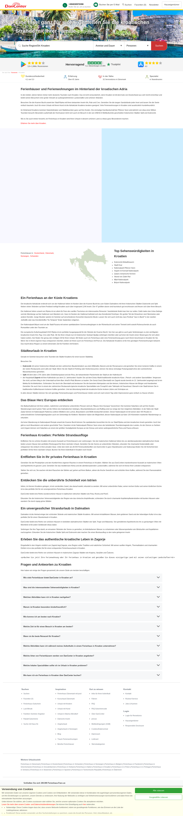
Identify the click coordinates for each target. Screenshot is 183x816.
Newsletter (154, 5)
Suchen (128, 5)
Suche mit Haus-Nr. (30, 724)
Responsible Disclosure (134, 726)
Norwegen (25, 256)
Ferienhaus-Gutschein (32, 704)
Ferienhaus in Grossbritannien (44, 767)
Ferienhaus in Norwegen (94, 764)
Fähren (94, 699)
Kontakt (128, 694)
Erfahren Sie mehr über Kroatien (33, 123)
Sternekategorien (98, 744)
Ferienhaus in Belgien (113, 764)
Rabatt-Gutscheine (30, 719)
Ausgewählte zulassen (158, 797)
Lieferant (95, 739)
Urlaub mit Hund (63, 709)
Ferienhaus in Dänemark (30, 764)
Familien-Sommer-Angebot (33, 714)
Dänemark (49, 253)
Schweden (34, 256)
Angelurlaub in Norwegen (67, 729)
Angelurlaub (62, 724)
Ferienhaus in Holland (66, 767)
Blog (59, 734)
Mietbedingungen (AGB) (101, 724)
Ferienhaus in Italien (84, 767)
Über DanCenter (98, 714)
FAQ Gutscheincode (99, 709)
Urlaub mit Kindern (64, 704)
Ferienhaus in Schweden (73, 764)
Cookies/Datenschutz (100, 729)
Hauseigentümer (171, 4)
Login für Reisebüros (133, 716)
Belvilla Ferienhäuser (65, 744)
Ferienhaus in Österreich (112, 770)
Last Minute (27, 709)
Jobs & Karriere (131, 704)
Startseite (14, 72)
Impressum (96, 734)
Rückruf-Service (131, 699)
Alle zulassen (158, 790)
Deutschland (39, 253)
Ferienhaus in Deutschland (51, 764)
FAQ (93, 704)
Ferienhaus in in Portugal (141, 767)
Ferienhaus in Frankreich (133, 764)
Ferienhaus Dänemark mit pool (69, 694)
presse (94, 719)
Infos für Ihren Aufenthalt (101, 694)
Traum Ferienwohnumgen (67, 739)
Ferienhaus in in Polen (121, 767)
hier (84, 804)
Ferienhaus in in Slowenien (41, 770)
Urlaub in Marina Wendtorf (67, 714)
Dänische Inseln (63, 719)
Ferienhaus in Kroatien (102, 767)
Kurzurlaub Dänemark (66, 699)
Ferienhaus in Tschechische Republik (86, 770)
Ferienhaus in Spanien (62, 770)
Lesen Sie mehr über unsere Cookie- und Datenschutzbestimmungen (29, 804)
